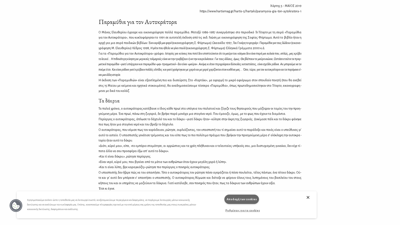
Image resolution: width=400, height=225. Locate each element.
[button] (16, 205)
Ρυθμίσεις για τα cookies (242, 210)
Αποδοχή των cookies (242, 199)
